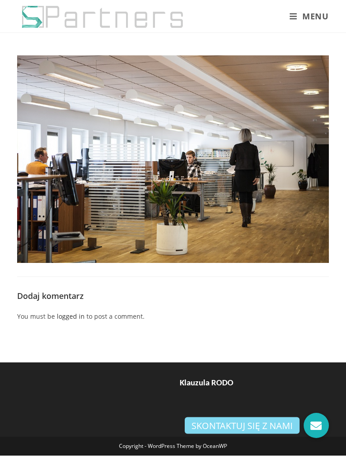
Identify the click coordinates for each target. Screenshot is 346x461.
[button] (316, 425)
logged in (71, 316)
